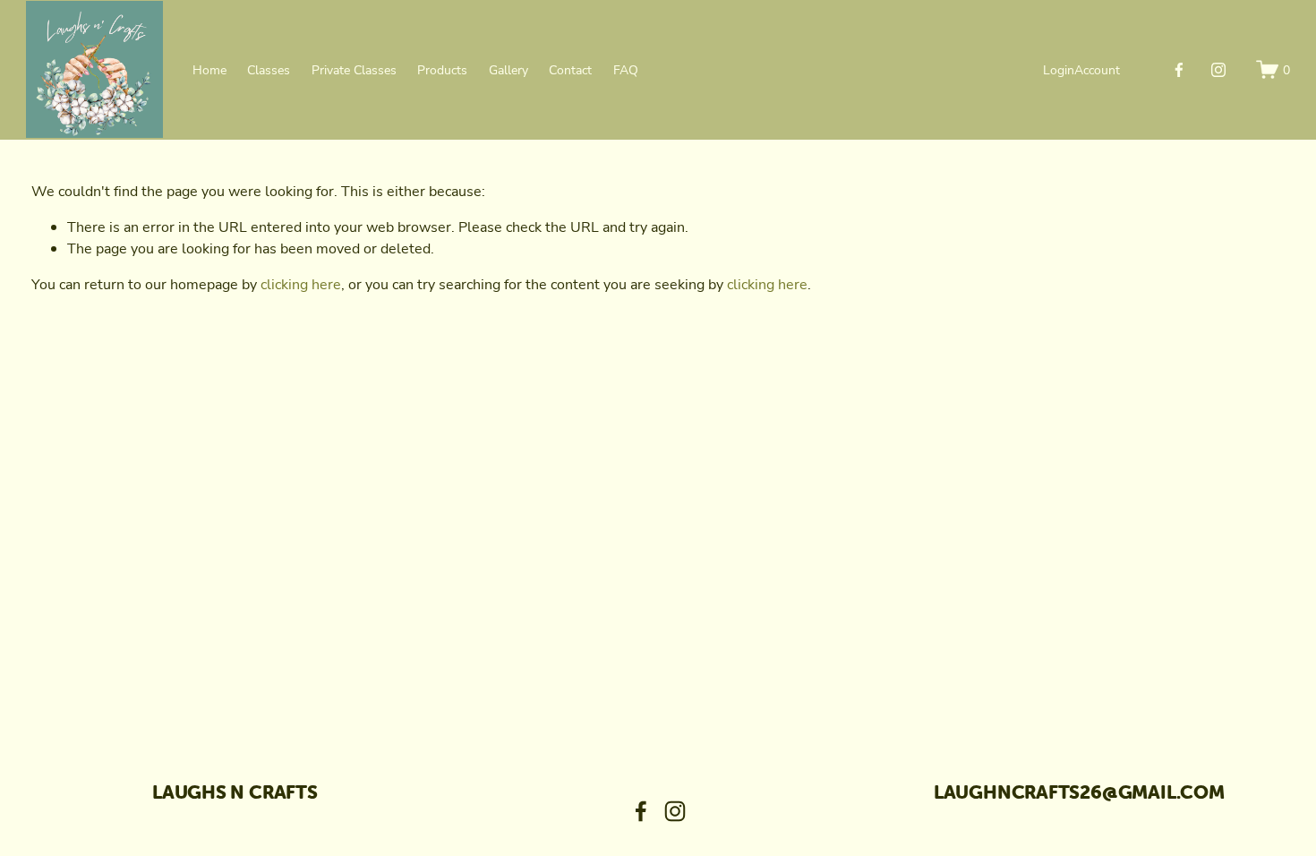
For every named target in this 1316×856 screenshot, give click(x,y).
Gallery (508, 69)
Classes (268, 69)
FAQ (625, 69)
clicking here (301, 284)
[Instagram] (1218, 70)
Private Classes (354, 69)
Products (442, 69)
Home (209, 69)
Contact (570, 69)
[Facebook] (1179, 70)
